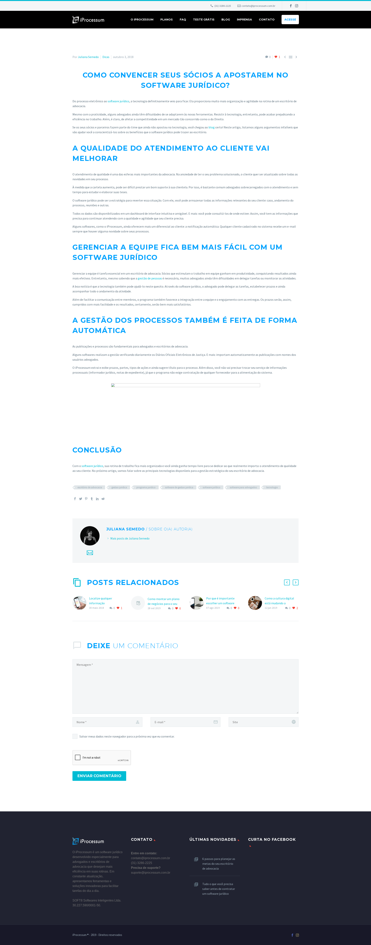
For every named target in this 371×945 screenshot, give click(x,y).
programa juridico (146, 487)
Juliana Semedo (88, 57)
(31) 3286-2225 (222, 6)
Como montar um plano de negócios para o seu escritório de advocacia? (164, 603)
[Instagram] (297, 5)
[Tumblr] (91, 498)
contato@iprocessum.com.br (258, 6)
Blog (225, 19)
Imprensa (244, 19)
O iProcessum (142, 19)
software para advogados (243, 487)
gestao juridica (119, 487)
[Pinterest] (86, 498)
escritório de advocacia (89, 487)
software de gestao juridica (179, 487)
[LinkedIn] (97, 498)
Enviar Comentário (99, 776)
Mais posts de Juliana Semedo (130, 538)
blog (211, 127)
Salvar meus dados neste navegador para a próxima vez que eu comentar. (126, 736)
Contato (267, 19)
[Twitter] (80, 498)
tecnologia (272, 487)
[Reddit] (103, 498)
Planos (166, 19)
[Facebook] (291, 5)
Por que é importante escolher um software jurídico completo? (220, 603)
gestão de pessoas (150, 278)
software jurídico (118, 101)
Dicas (105, 57)
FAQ (183, 19)
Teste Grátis (203, 19)
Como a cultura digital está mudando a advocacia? (279, 603)
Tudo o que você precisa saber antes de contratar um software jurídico (218, 888)
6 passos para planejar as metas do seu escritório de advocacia (218, 863)
